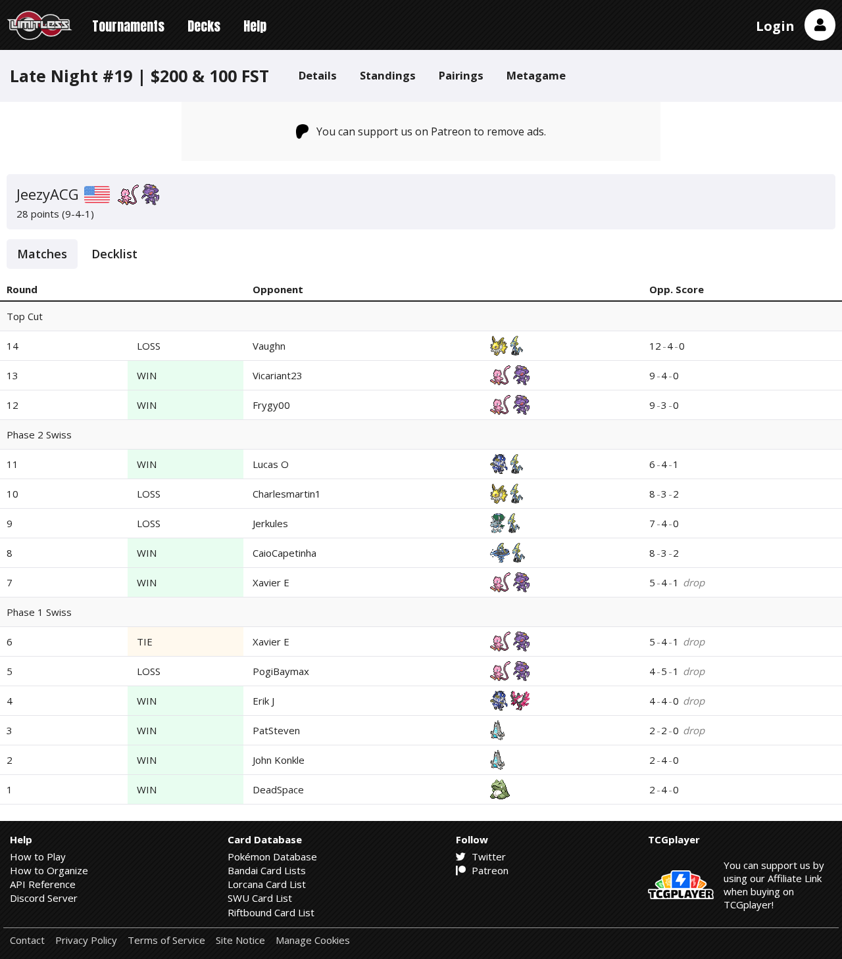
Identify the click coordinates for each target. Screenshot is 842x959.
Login (775, 26)
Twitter (487, 856)
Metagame (536, 75)
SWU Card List (260, 897)
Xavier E (271, 582)
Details (318, 75)
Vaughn (269, 345)
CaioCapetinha (284, 552)
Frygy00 (271, 404)
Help (254, 26)
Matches (42, 254)
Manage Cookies (313, 940)
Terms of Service (166, 940)
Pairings (461, 75)
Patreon (488, 870)
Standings (388, 75)
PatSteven (276, 730)
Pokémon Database (272, 856)
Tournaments (128, 26)
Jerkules (270, 523)
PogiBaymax (281, 671)
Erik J (263, 700)
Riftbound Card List (271, 912)
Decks (203, 26)
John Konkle (279, 759)
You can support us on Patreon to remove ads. (431, 131)
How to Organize (49, 870)
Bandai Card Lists (267, 870)
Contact (27, 940)
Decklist (114, 254)
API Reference (43, 884)
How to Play (38, 856)
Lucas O (271, 464)
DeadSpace (278, 789)
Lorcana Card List (267, 884)
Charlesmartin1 (287, 493)
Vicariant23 (278, 375)
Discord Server (44, 897)
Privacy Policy (86, 940)
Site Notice (240, 940)
